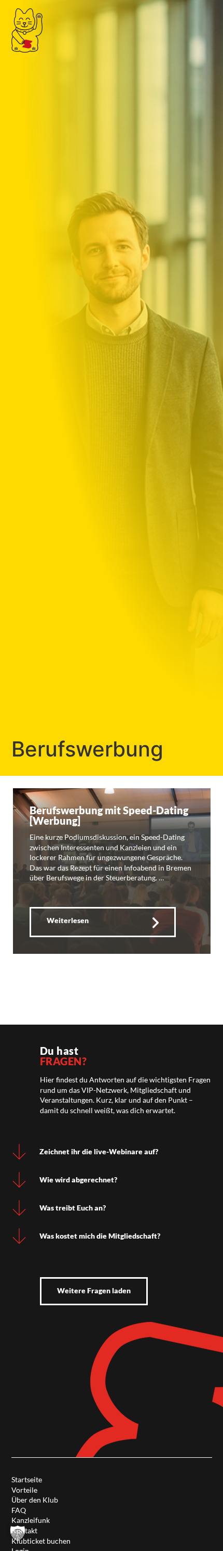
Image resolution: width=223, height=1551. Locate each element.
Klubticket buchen (41, 1540)
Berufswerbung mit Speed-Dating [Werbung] (109, 815)
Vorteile (24, 1489)
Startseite (26, 1479)
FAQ (18, 1510)
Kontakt (24, 1530)
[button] (17, 1533)
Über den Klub (34, 1499)
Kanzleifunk (30, 1520)
